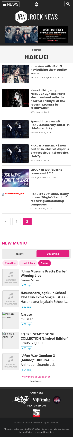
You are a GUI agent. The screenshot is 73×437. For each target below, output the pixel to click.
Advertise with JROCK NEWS (27, 428)
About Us (8, 428)
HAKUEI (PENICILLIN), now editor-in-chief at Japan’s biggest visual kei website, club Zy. (50, 151)
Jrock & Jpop (28, 262)
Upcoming (53, 253)
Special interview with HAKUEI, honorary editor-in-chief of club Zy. (51, 125)
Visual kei (10, 262)
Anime (44, 262)
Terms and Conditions (43, 432)
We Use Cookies (61, 428)
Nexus (34, 132)
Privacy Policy (25, 432)
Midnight (35, 177)
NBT (32, 77)
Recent (19, 253)
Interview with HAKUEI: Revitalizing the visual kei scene (49, 69)
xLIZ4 (33, 208)
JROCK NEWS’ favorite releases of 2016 (46, 171)
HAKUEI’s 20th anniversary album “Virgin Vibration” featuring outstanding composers (50, 199)
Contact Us (47, 428)
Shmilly (44, 77)
